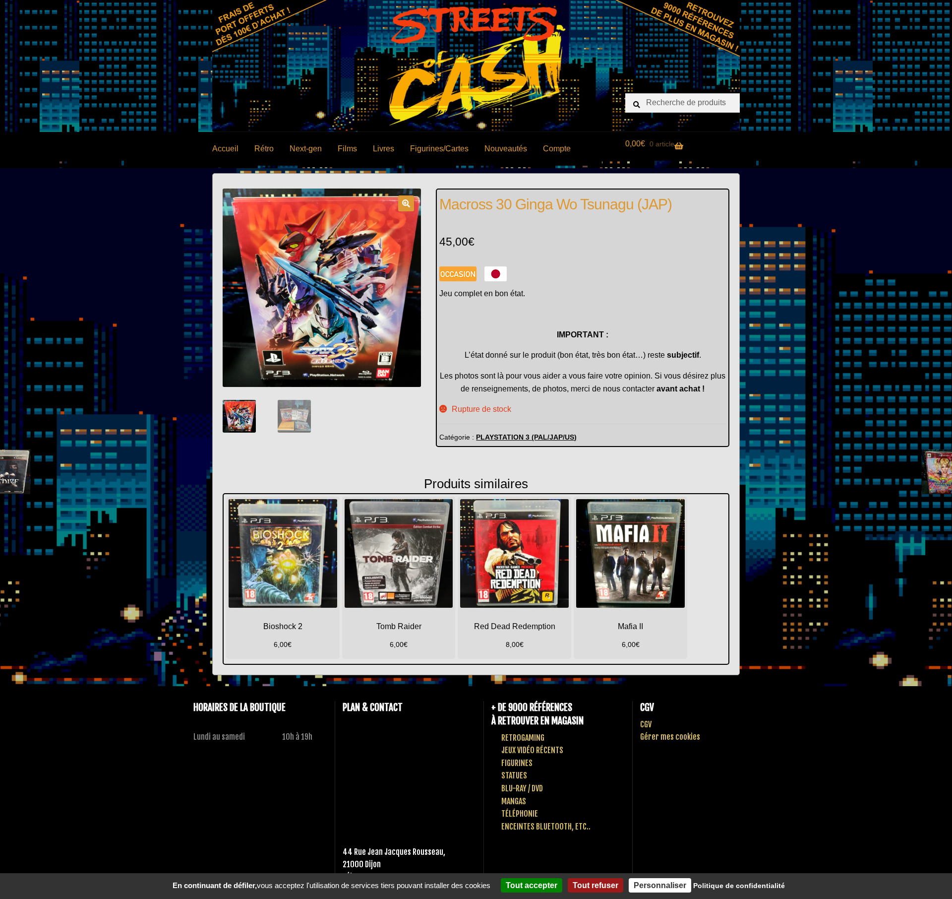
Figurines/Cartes (439, 148)
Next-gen (306, 148)
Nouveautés (505, 148)
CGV (646, 724)
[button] (406, 203)
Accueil (225, 148)
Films (347, 148)
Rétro (264, 148)
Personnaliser (660, 885)
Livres (383, 148)
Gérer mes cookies (670, 737)
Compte (557, 148)
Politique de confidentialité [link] (739, 886)
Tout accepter (531, 885)
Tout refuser (595, 885)
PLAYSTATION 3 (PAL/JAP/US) (526, 437)
